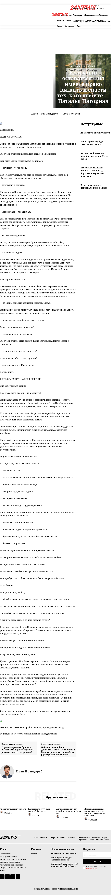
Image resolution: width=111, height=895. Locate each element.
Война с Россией (83, 66)
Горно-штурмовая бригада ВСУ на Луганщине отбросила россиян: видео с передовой (17, 749)
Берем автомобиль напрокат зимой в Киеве (94, 186)
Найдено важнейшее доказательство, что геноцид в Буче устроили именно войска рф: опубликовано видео (58, 751)
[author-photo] (2, 813)
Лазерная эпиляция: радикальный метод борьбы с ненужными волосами (92, 172)
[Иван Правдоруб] (7, 771)
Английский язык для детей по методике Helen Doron (94, 156)
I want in (96, 861)
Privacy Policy (91, 869)
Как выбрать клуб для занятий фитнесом (92, 143)
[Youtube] (18, 876)
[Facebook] (2, 876)
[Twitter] (12, 876)
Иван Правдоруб (49, 114)
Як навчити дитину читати (95, 132)
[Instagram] (7, 876)
